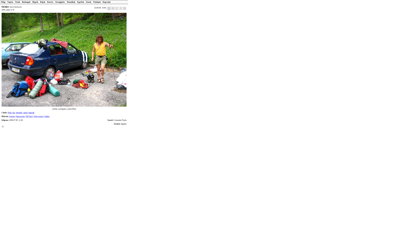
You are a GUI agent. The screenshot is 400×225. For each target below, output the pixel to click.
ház (13, 113)
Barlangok (26, 2)
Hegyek (35, 2)
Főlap (3, 2)
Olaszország (20, 116)
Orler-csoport (38, 116)
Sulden (47, 116)
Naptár (10, 2)
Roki (10, 113)
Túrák (17, 2)
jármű (25, 113)
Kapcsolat (107, 2)
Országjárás (60, 2)
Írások (88, 2)
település (19, 113)
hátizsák (31, 113)
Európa (12, 116)
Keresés (50, 2)
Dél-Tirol (29, 116)
